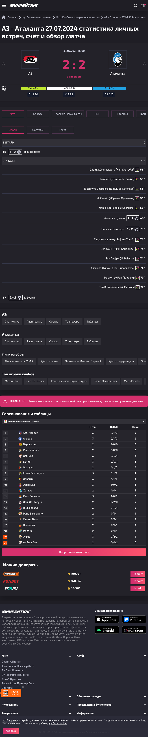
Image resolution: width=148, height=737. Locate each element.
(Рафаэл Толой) (125, 239)
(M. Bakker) (127, 179)
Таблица (122, 114)
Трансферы (72, 321)
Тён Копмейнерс (109, 287)
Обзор (13, 130)
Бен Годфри (112, 258)
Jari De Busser (35, 381)
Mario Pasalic (132, 381)
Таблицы (92, 321)
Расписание (34, 321)
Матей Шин (12, 381)
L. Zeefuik (29, 297)
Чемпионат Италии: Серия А (83, 361)
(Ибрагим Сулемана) (121, 198)
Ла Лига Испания (12, 670)
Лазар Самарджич (105, 381)
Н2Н (97, 114)
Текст (62, 130)
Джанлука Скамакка (96, 188)
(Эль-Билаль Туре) (123, 268)
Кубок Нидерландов (121, 361)
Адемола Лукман (114, 218)
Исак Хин (106, 249)
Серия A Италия (11, 661)
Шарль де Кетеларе (112, 229)
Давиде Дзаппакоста (102, 169)
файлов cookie (58, 723)
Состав (53, 321)
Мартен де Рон (113, 277)
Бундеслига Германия (15, 674)
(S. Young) (129, 277)
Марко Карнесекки (110, 207)
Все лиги (7, 687)
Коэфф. (38, 114)
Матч (13, 114)
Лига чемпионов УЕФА (19, 361)
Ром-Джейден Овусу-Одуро (68, 381)
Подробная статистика (74, 552)
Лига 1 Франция (11, 679)
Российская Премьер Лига (18, 683)
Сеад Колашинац (104, 239)
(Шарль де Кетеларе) (121, 188)
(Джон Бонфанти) (123, 249)
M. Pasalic (102, 198)
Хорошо (11, 730)
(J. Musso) (128, 207)
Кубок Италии (49, 361)
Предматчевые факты (68, 114)
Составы (37, 130)
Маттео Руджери (110, 179)
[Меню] (4, 5)
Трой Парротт (32, 151)
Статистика (12, 321)
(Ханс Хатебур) (125, 169)
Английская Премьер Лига (18, 666)
